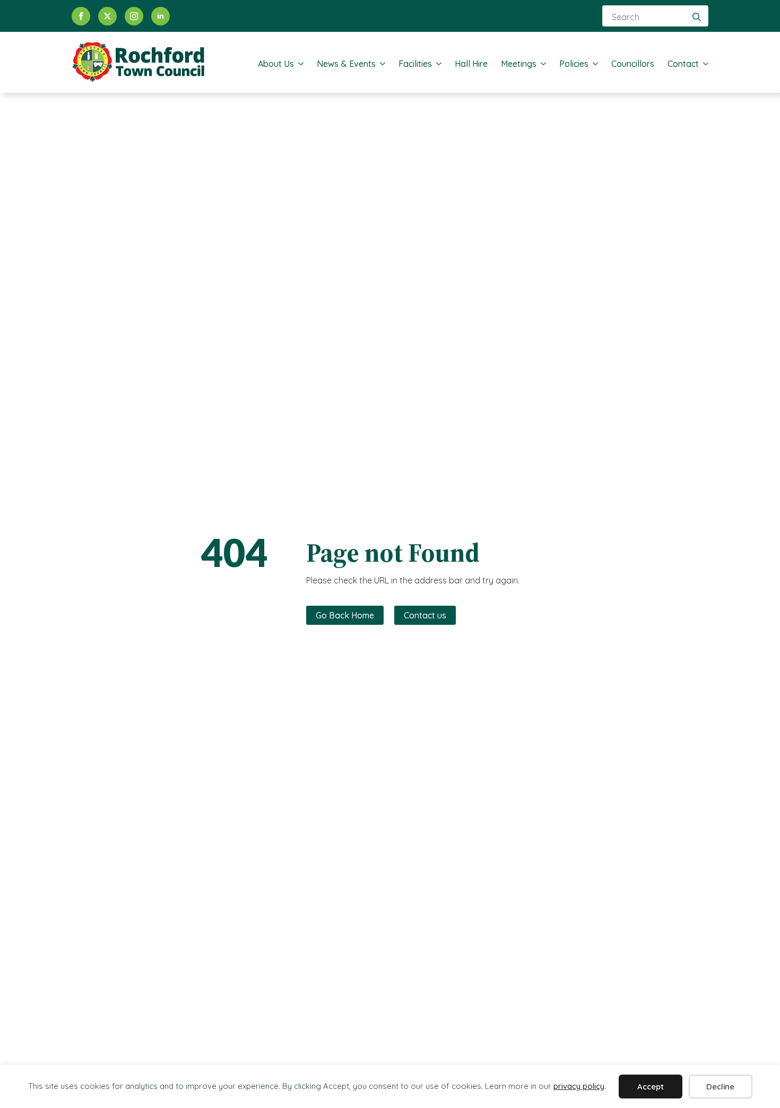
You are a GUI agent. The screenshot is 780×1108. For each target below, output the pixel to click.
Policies (573, 63)
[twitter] (107, 16)
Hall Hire (471, 63)
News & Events (346, 63)
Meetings (518, 63)
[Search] (696, 17)
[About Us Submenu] (299, 64)
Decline (720, 1086)
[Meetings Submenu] (541, 64)
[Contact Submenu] (703, 64)
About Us (276, 63)
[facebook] (81, 16)
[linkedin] (160, 16)
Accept (650, 1086)
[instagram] (134, 16)
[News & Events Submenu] (380, 64)
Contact (683, 63)
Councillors (632, 63)
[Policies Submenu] (593, 64)
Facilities (415, 63)
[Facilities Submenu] (436, 64)
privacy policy (578, 1086)
